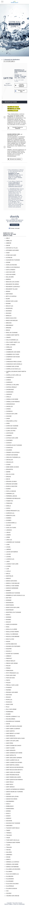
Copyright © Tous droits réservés (14, 903)
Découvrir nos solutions (15, 159)
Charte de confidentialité (19, 904)
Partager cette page (21, 91)
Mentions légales (8, 904)
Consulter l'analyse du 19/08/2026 (21, 85)
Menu (2, 2)
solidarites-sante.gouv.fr (15, 186)
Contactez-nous (14, 224)
